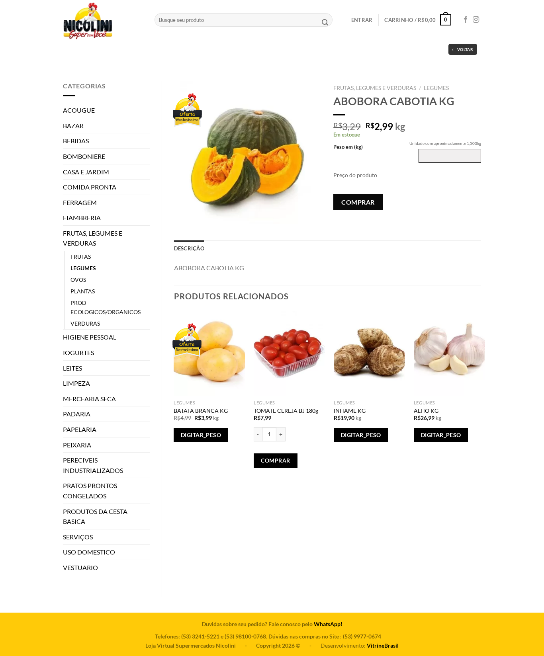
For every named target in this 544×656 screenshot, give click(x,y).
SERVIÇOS (78, 537)
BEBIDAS (76, 140)
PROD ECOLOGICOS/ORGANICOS (105, 307)
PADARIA (76, 414)
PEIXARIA (77, 445)
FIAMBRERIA (82, 217)
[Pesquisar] (325, 23)
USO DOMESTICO (89, 552)
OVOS (78, 279)
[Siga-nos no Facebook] (465, 19)
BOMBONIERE (84, 156)
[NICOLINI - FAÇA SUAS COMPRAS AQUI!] (103, 20)
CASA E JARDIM (86, 172)
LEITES (72, 368)
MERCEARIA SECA (89, 398)
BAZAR (73, 125)
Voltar (465, 49)
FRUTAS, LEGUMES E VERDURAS (92, 238)
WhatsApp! (328, 624)
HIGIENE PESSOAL (89, 337)
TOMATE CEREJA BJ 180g (286, 410)
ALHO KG (426, 410)
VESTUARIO (80, 567)
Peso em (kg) (348, 147)
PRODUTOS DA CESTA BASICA (95, 516)
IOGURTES (78, 352)
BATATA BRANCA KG (201, 410)
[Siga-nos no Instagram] (476, 19)
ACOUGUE (79, 110)
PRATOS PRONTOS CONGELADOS (90, 491)
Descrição (189, 248)
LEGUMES (83, 268)
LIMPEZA (76, 383)
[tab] (189, 248)
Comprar (357, 202)
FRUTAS (80, 256)
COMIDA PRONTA (89, 187)
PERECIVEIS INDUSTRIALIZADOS (93, 465)
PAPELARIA (79, 429)
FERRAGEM (80, 202)
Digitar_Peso (201, 434)
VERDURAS (85, 323)
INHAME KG (350, 410)
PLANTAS (82, 291)
